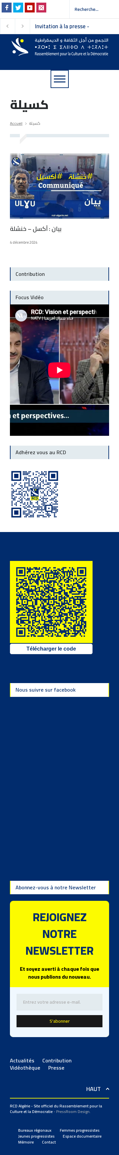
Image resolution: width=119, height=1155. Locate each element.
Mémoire (26, 1142)
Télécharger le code (51, 649)
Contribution (56, 1060)
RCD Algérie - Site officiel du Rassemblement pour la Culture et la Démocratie (56, 1108)
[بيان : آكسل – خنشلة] (59, 186)
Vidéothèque (25, 1068)
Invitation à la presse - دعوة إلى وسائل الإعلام (63, 26)
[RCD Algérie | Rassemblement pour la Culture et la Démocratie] (59, 48)
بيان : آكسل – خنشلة (35, 228)
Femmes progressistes (79, 1130)
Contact (49, 1142)
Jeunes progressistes (36, 1136)
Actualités (22, 1060)
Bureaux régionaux (35, 1130)
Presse (56, 1068)
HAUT (93, 1089)
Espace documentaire (82, 1136)
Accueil (16, 123)
